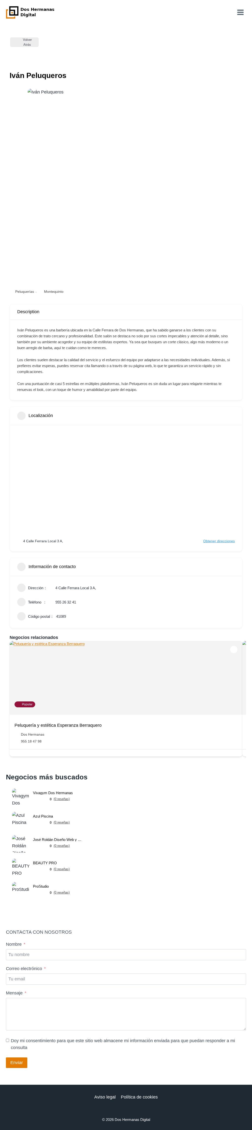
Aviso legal (105, 1097)
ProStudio (41, 886)
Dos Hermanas (32, 734)
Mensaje (14, 993)
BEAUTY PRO (45, 863)
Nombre (14, 944)
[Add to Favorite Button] (233, 649)
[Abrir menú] (240, 12)
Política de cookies (139, 1097)
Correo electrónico (24, 968)
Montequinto (53, 292)
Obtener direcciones (219, 541)
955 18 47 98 (31, 741)
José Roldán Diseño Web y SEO (57, 839)
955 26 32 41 (65, 602)
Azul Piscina (43, 816)
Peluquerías (24, 292)
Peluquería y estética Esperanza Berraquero (58, 725)
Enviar (16, 1062)
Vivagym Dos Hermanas (53, 793)
